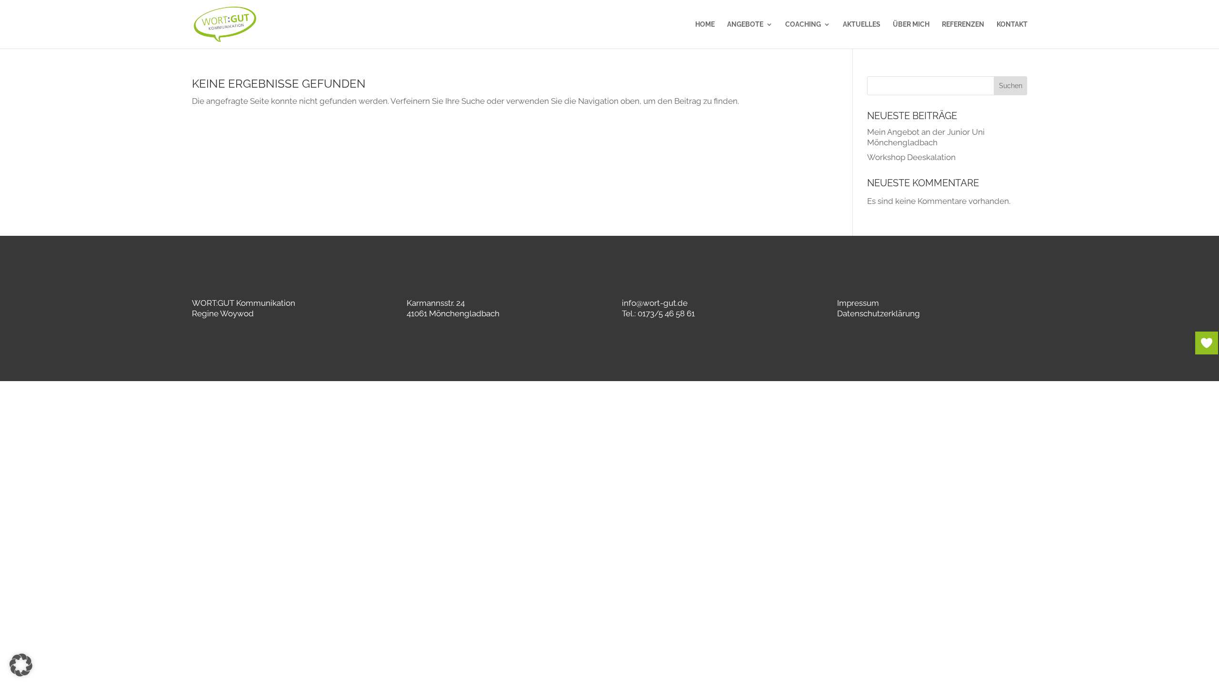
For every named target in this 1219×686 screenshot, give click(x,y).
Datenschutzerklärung (878, 313)
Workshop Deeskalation (911, 157)
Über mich (911, 24)
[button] (21, 665)
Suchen (1010, 86)
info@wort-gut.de (655, 303)
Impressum (858, 303)
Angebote (745, 24)
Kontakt (1012, 24)
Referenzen (963, 24)
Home (705, 24)
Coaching (803, 24)
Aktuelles (861, 24)
